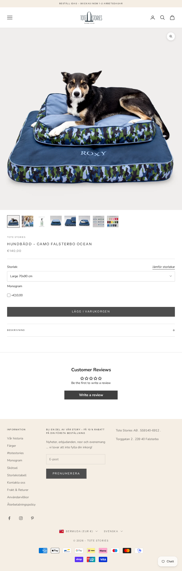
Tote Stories (16, 237)
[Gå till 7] (98, 221)
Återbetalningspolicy (21, 504)
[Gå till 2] (27, 221)
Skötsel (12, 468)
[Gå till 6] (84, 221)
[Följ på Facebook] (9, 518)
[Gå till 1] (13, 221)
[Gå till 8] (113, 221)
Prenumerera (66, 474)
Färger (11, 446)
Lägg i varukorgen (91, 312)
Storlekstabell (16, 475)
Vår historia (15, 438)
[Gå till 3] (42, 221)
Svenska (111, 531)
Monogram (14, 286)
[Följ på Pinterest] (32, 518)
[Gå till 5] (70, 221)
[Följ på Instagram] (21, 518)
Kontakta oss (16, 482)
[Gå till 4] (56, 221)
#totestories (15, 453)
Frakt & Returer (17, 490)
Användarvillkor (18, 497)
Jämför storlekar (163, 267)
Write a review (91, 395)
